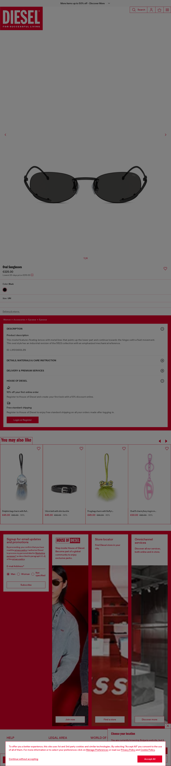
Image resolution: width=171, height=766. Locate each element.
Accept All (149, 759)
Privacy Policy (128, 749)
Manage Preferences (97, 749)
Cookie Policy (147, 749)
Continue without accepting (23, 759)
